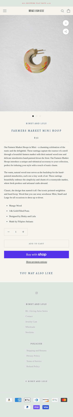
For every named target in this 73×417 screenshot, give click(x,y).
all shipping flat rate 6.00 (36, 3)
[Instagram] (36, 292)
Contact (29, 316)
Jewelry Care (31, 321)
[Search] (62, 10)
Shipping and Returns (36, 350)
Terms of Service (34, 361)
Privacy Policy (33, 356)
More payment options (36, 261)
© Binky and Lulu (36, 381)
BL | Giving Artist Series (36, 311)
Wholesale (30, 327)
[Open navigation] (4, 10)
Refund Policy (33, 366)
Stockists (29, 332)
